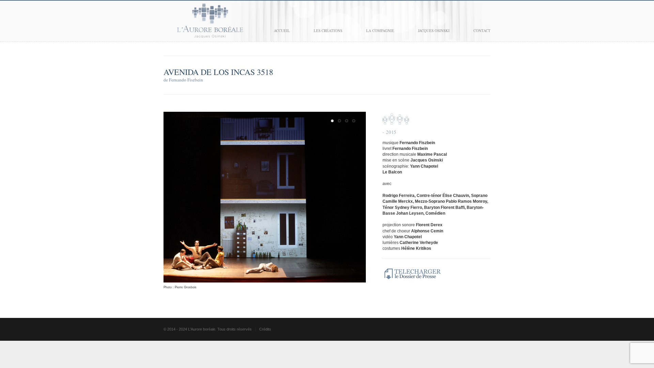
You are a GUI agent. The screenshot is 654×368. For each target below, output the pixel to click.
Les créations (328, 30)
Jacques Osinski (434, 30)
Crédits (265, 329)
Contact (481, 30)
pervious (170, 200)
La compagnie (380, 30)
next (359, 200)
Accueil (282, 30)
